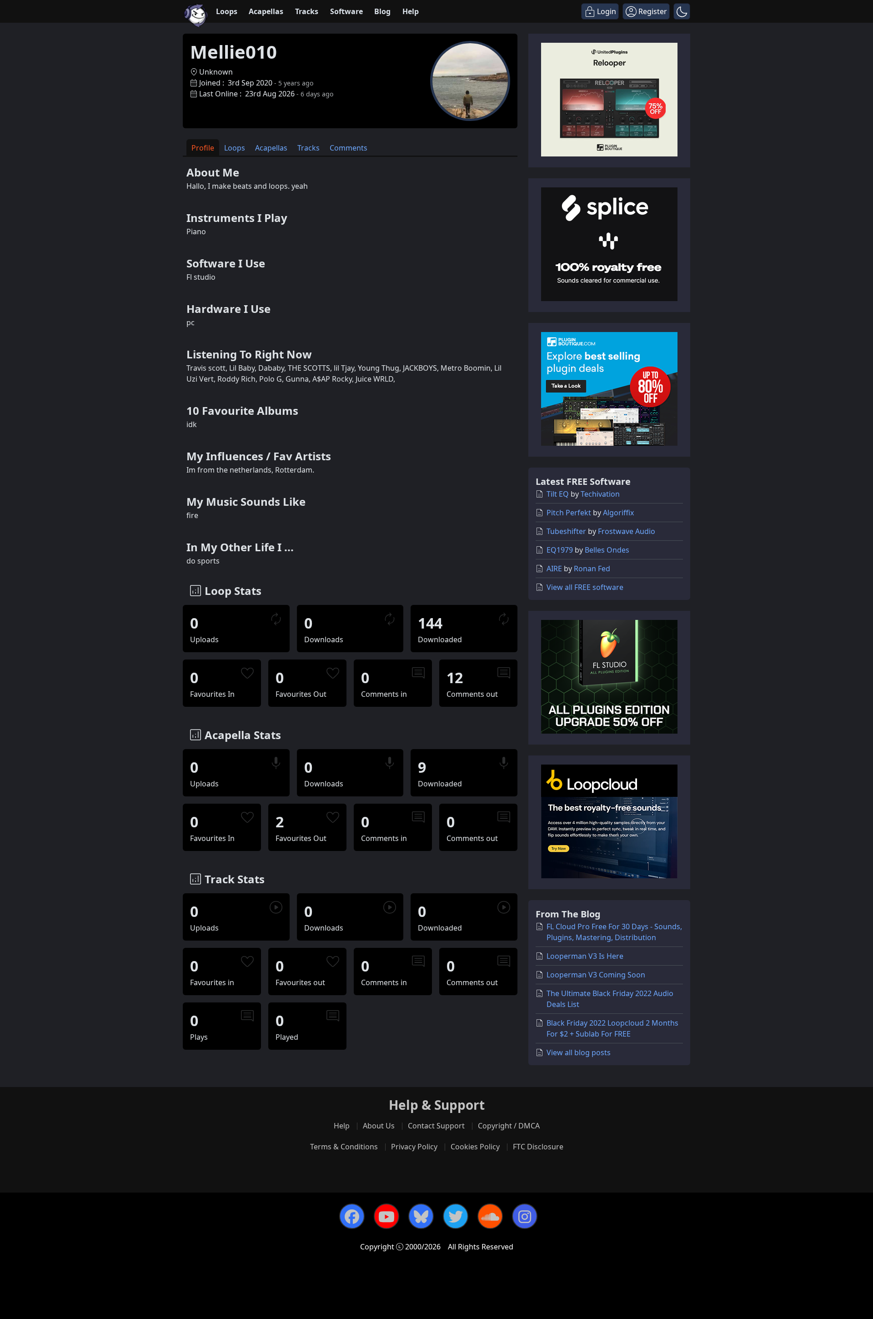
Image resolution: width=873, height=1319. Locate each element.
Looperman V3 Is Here (585, 956)
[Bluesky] (421, 1216)
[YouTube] (386, 1216)
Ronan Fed (592, 569)
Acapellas (266, 11)
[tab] (202, 147)
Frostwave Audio (626, 531)
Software (346, 11)
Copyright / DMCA (509, 1126)
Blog (382, 11)
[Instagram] (524, 1216)
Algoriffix (618, 513)
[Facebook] (352, 1216)
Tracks (306, 11)
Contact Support (436, 1126)
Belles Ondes (607, 550)
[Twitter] (455, 1216)
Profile (202, 148)
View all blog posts (579, 1052)
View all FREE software (585, 587)
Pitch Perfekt (569, 513)
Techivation (600, 494)
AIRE (554, 569)
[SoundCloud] (490, 1216)
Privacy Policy (414, 1147)
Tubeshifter (566, 531)
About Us (379, 1126)
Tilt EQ (558, 494)
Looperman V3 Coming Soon (596, 975)
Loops (226, 11)
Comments (348, 148)
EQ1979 (560, 550)
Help (410, 11)
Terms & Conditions (344, 1147)
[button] (681, 11)
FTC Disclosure (538, 1147)
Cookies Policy (475, 1147)
